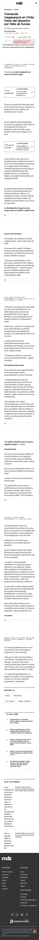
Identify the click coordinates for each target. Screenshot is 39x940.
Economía (5, 875)
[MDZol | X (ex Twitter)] (26, 914)
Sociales (5, 889)
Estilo (4, 883)
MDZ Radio (24, 877)
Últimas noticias (7, 872)
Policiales (5, 877)
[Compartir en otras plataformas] (10, 41)
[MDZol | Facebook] (12, 914)
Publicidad (23, 894)
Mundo (4, 880)
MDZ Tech (23, 883)
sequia (7, 695)
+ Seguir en (9, 37)
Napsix (22, 886)
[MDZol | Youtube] (21, 914)
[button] (36, 3)
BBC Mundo (8, 9)
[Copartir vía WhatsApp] (6, 41)
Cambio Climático (25, 701)
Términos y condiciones (28, 905)
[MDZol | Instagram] (17, 914)
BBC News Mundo (10, 31)
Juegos (22, 880)
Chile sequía (9, 701)
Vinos (4, 886)
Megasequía (18, 695)
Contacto (23, 897)
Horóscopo (24, 875)
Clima (22, 872)
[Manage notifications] (34, 931)
